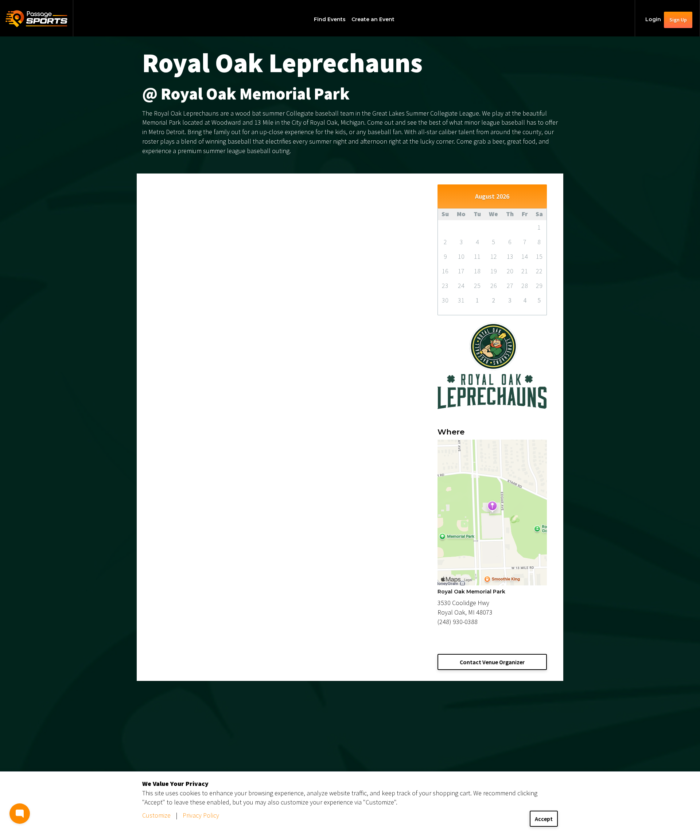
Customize (156, 815)
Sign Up (678, 19)
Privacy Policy (201, 815)
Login (653, 19)
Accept (544, 818)
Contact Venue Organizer (492, 662)
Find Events (330, 19)
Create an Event (372, 19)
